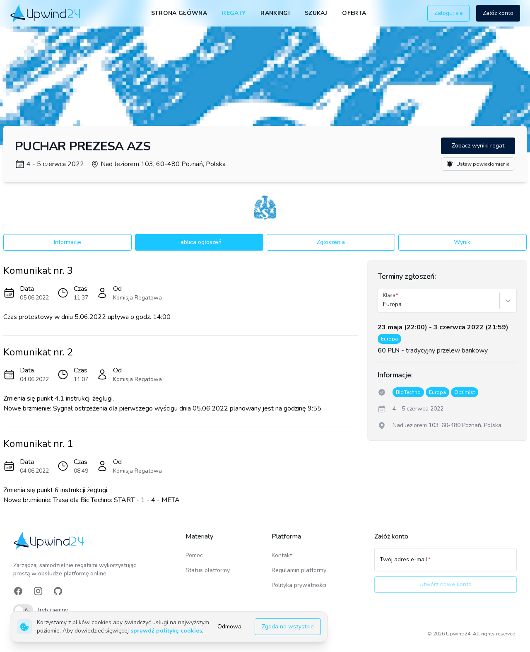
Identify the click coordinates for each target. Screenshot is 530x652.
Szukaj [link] (316, 13)
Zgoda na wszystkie (288, 626)
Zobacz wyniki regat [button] (478, 146)
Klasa (389, 295)
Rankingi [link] (275, 13)
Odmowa (229, 626)
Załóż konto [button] (498, 13)
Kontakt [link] (282, 555)
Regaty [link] (234, 13)
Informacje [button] (67, 242)
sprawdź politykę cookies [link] (166, 631)
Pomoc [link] (194, 555)
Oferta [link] (354, 13)
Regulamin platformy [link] (299, 570)
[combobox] (384, 304)
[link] (46, 13)
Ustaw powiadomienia (483, 164)
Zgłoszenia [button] (331, 242)
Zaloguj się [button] (448, 13)
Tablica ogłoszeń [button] (199, 242)
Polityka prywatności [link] (299, 585)
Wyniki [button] (463, 242)
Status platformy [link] (208, 570)
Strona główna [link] (179, 13)
